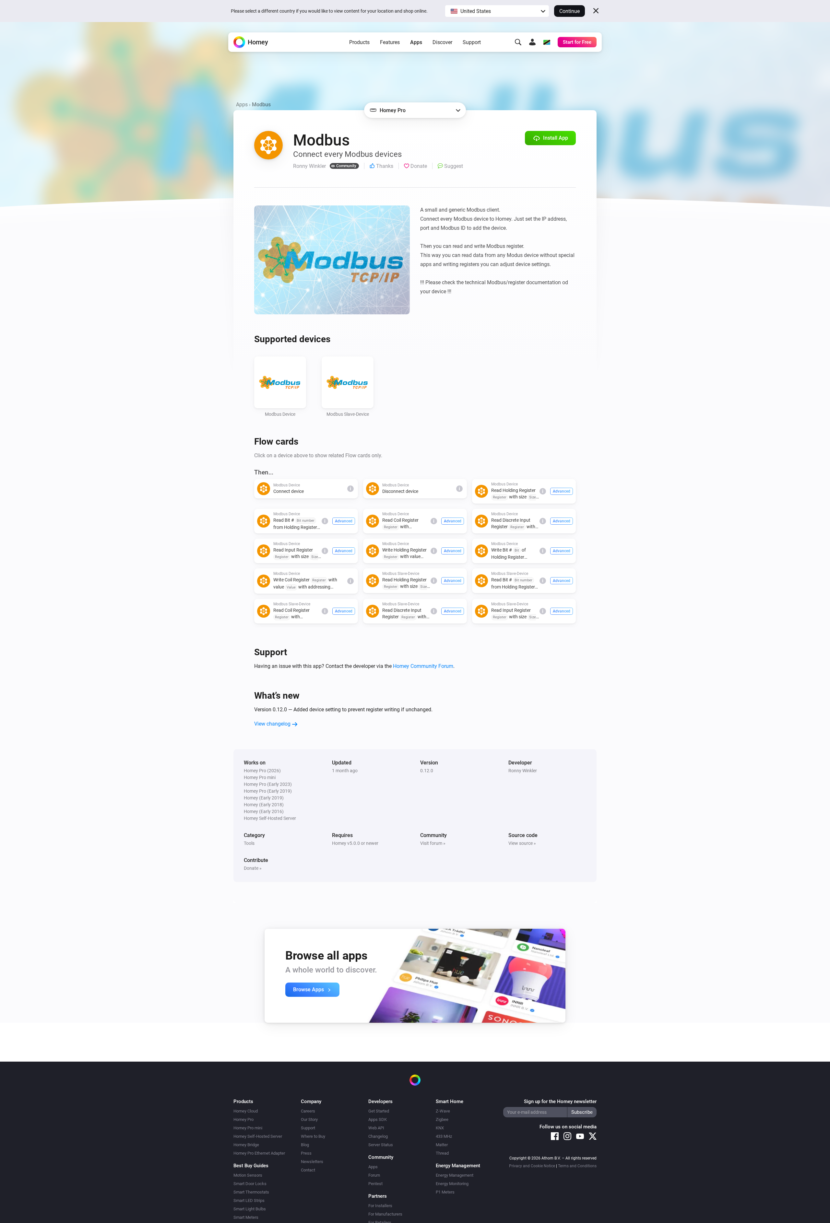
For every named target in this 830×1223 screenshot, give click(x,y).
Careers (308, 1111)
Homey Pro (243, 1119)
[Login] (532, 42)
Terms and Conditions (577, 1166)
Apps (416, 42)
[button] (497, 11)
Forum (374, 1175)
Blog (305, 1144)
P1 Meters (445, 1192)
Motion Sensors (247, 1175)
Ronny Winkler (522, 770)
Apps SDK (377, 1119)
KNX (440, 1127)
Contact (308, 1170)
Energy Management (454, 1175)
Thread (442, 1153)
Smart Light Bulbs (249, 1208)
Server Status (380, 1144)
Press (306, 1153)
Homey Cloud (245, 1111)
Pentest (375, 1183)
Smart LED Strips (249, 1200)
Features (390, 42)
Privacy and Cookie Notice (532, 1166)
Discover (442, 42)
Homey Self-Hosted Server (257, 1136)
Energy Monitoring (452, 1183)
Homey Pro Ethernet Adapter (259, 1153)
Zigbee (442, 1119)
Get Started (378, 1111)
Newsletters (312, 1161)
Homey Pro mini (247, 1127)
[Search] (518, 42)
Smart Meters (245, 1217)
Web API (376, 1127)
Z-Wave (443, 1111)
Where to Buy (313, 1136)
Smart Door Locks (250, 1183)
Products (359, 42)
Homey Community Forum (423, 666)
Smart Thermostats (251, 1192)
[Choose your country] (546, 42)
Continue (569, 11)
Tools (249, 843)
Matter (442, 1144)
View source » (522, 843)
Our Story (309, 1119)
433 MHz (444, 1136)
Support (472, 42)
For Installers (380, 1205)
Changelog (378, 1136)
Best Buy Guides (250, 1166)
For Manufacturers (385, 1214)
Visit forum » (432, 843)
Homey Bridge (246, 1144)
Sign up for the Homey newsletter (560, 1101)
